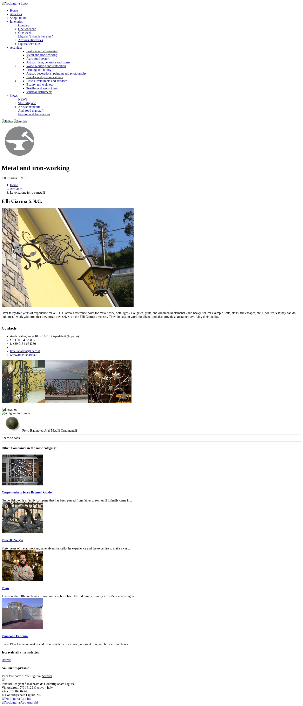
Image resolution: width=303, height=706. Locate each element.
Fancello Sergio (12, 540)
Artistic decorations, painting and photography (56, 73)
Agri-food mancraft (30, 110)
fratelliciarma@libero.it (25, 351)
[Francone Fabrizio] (22, 628)
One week (25, 32)
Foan (5, 588)
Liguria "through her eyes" (35, 36)
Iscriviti (6, 660)
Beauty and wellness (39, 84)
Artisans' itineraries (30, 40)
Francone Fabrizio (15, 636)
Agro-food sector (37, 58)
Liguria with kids (29, 44)
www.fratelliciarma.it (23, 355)
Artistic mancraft (29, 107)
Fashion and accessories (42, 51)
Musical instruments (39, 92)
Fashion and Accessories (34, 114)
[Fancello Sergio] (22, 532)
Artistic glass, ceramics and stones (48, 62)
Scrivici (47, 676)
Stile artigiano (27, 103)
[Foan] (22, 580)
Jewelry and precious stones (44, 77)
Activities (16, 189)
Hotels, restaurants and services (46, 81)
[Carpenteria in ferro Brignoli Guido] (22, 484)
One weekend (27, 29)
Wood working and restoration (46, 66)
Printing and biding (38, 69)
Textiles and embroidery (42, 88)
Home (14, 185)
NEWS (23, 99)
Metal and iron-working (41, 55)
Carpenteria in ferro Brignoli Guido (27, 492)
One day (23, 25)
